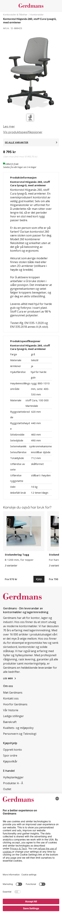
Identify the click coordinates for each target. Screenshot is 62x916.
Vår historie (10, 710)
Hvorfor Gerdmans (15, 704)
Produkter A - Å (13, 783)
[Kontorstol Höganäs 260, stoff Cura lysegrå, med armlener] (31, 71)
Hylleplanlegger (13, 777)
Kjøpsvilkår (10, 761)
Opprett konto (12, 750)
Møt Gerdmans (12, 692)
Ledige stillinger (13, 716)
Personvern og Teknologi (19, 734)
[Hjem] (31, 5)
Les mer (9, 127)
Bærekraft (10, 722)
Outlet (7, 789)
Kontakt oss (11, 698)
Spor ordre (10, 755)
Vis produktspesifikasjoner (22, 132)
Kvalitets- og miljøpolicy (18, 728)
